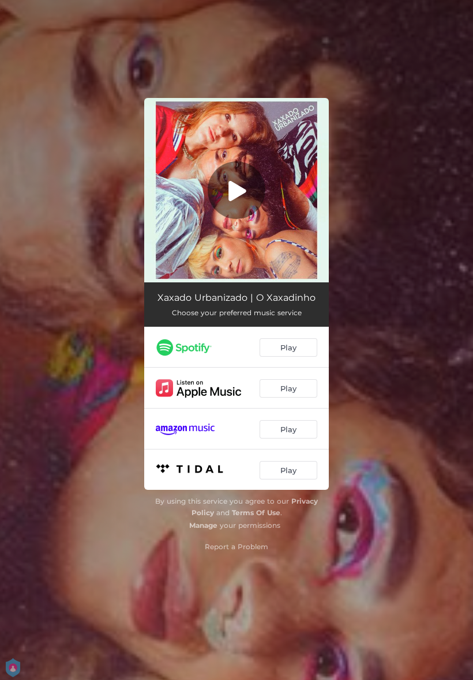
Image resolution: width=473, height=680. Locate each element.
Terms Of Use (256, 512)
